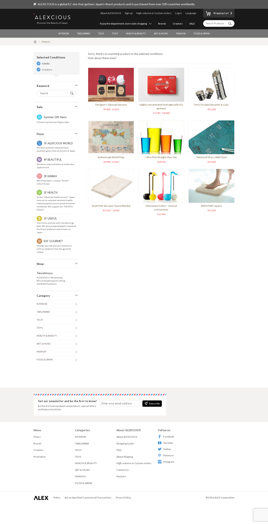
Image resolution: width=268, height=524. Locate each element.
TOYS (115, 33)
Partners (121, 476)
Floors (37, 436)
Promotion (40, 456)
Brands (162, 23)
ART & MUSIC (161, 33)
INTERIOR (63, 33)
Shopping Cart (221, 13)
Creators (178, 23)
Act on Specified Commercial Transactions (88, 497)
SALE (192, 23)
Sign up (129, 13)
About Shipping (124, 456)
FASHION (181, 33)
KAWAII (46, 63)
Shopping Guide (125, 443)
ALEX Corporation (224, 497)
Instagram (168, 461)
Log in (178, 13)
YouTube (168, 442)
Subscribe (154, 403)
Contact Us (122, 469)
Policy (57, 497)
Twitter (167, 449)
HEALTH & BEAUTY (136, 33)
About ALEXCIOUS (110, 13)
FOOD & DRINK (202, 33)
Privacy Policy (123, 497)
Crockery (47, 69)
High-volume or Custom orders (153, 13)
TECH (101, 33)
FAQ (118, 450)
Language (191, 13)
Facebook (168, 436)
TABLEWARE (83, 33)
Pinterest (168, 455)
